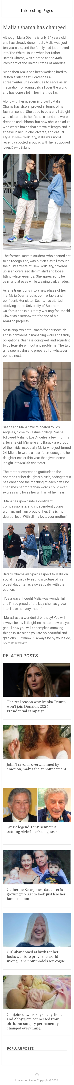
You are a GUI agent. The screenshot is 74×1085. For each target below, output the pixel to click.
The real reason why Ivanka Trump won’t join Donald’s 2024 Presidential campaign (36, 706)
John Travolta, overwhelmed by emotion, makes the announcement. (37, 766)
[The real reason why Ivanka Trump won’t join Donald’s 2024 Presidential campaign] (37, 680)
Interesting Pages (37, 10)
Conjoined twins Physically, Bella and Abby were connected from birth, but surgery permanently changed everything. (34, 1021)
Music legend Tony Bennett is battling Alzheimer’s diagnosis (32, 829)
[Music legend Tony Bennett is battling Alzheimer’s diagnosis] (37, 805)
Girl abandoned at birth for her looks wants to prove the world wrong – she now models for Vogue (36, 956)
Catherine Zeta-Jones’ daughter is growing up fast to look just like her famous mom (36, 894)
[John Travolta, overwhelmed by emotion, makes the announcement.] (37, 742)
